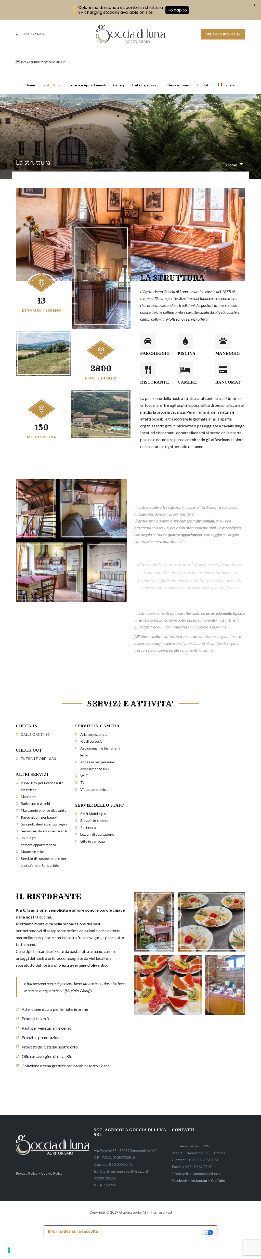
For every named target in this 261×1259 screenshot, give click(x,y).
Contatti (204, 85)
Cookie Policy (51, 1173)
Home (30, 85)
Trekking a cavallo (146, 85)
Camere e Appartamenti (87, 85)
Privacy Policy (26, 1173)
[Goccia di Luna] (130, 34)
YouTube (218, 1180)
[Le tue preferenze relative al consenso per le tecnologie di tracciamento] (9, 1250)
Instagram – (200, 1180)
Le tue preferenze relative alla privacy (153, 1232)
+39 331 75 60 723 (33, 34)
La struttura (51, 85)
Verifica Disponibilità (223, 34)
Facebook (179, 1180)
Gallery (119, 85)
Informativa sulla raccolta (73, 1231)
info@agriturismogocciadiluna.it (43, 62)
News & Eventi (178, 85)
